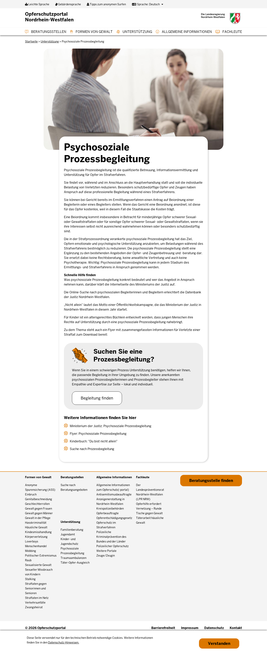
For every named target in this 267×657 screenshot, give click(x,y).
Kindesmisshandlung (38, 532)
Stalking (30, 579)
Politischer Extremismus (40, 555)
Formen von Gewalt (94, 32)
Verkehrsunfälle (35, 602)
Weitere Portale (106, 551)
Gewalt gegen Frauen (38, 508)
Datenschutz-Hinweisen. (63, 642)
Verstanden (219, 643)
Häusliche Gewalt (36, 527)
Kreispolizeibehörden (110, 508)
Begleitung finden (97, 398)
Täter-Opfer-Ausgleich (75, 562)
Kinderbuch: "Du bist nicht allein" (93, 441)
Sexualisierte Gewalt (38, 565)
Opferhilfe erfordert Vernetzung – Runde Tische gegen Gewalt (149, 508)
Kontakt (236, 628)
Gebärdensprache (69, 4)
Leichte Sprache (38, 4)
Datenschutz (214, 628)
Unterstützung (137, 32)
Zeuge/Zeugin (105, 555)
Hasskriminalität (35, 522)
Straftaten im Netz (36, 598)
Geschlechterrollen (37, 504)
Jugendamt (68, 534)
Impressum (189, 628)
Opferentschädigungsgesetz (114, 518)
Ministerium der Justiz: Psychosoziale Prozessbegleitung (110, 426)
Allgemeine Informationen (186, 32)
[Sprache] (162, 4)
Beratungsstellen (48, 32)
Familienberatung (72, 529)
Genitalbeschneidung (38, 499)
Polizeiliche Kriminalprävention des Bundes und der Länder (111, 536)
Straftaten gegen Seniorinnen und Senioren (36, 588)
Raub (28, 560)
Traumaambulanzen (73, 558)
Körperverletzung (36, 537)
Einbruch (31, 494)
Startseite (31, 41)
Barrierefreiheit (163, 628)
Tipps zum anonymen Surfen (107, 4)
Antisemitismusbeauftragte (114, 494)
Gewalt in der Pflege (37, 518)
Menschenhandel (36, 546)
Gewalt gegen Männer (39, 513)
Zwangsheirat (34, 607)
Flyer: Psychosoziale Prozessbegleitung (98, 434)
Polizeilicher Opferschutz (112, 546)
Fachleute (232, 32)
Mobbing (30, 551)
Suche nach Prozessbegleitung (92, 449)
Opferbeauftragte (107, 513)
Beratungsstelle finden (211, 480)
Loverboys (31, 541)
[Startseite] (220, 18)
